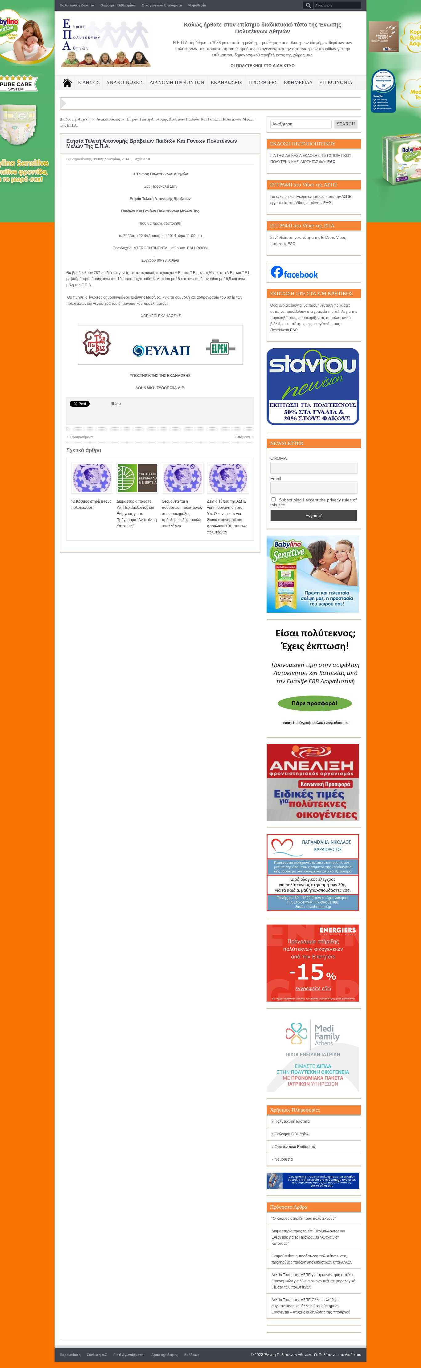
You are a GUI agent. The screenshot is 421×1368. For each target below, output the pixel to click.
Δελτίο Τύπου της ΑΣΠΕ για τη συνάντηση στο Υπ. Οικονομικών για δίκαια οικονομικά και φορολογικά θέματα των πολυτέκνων (313, 1281)
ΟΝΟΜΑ (278, 458)
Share (116, 404)
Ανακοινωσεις (124, 82)
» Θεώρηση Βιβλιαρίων (290, 1134)
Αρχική (84, 119)
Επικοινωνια (336, 82)
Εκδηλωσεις (226, 82)
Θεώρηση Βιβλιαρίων (118, 5)
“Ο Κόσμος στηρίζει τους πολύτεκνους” (304, 1218)
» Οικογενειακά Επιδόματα (293, 1147)
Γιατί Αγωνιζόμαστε (129, 1355)
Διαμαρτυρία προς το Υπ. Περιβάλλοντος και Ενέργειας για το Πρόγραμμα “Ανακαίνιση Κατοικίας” (136, 513)
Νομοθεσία (197, 5)
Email (275, 478)
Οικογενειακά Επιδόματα (162, 5)
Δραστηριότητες (164, 1355)
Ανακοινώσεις (108, 119)
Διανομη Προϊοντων (177, 82)
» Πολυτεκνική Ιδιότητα (291, 1121)
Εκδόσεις (191, 1355)
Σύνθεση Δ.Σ (97, 1355)
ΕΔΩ (327, 203)
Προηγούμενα (79, 436)
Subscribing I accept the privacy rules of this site (313, 502)
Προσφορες (262, 82)
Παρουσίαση (70, 1355)
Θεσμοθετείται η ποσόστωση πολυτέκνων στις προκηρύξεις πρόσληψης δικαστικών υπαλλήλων (182, 513)
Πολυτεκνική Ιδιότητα (77, 5)
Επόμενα (244, 436)
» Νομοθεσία (282, 1159)
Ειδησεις (89, 82)
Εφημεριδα (298, 82)
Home (67, 83)
